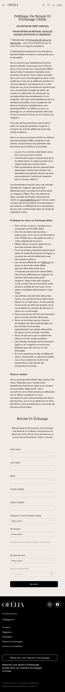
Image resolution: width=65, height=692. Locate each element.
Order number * (17, 503)
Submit (34, 584)
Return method (17, 556)
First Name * (16, 450)
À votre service (9, 613)
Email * (13, 476)
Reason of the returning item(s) (25, 516)
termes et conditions (12, 646)
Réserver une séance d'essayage (30, 657)
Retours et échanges (12, 641)
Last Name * (15, 463)
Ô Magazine (8, 619)
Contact (6, 627)
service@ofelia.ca (29, 200)
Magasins (7, 632)
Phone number (17, 489)
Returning (15, 529)
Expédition (7, 637)
